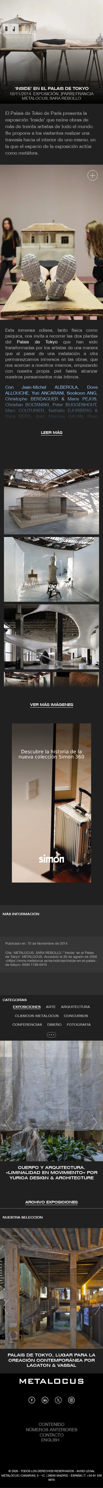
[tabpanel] (51, 1123)
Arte (51, 1007)
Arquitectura (75, 1007)
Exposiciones (27, 1007)
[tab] (26, 1007)
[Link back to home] (51, 1385)
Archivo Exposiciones (51, 1202)
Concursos (76, 1016)
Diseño (54, 1024)
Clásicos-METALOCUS (37, 1016)
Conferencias (27, 1024)
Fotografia (79, 1024)
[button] (9, 1122)
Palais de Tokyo (37, 342)
